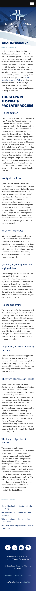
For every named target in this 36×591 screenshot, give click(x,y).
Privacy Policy (19, 575)
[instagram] (28, 547)
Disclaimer (8, 575)
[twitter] (14, 547)
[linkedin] (21, 547)
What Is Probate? (15, 43)
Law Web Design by (13, 582)
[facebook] (8, 547)
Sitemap (29, 575)
